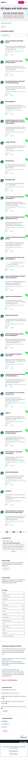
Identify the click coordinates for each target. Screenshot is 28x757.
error (4, 623)
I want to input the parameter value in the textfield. (15, 237)
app (3, 602)
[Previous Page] (1, 532)
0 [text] (7, 54)
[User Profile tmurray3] (2, 297)
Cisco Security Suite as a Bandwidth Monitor (14, 41)
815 (10, 532)
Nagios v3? (8, 413)
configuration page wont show (8, 689)
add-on (4, 592)
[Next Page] (26, 532)
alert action (5, 598)
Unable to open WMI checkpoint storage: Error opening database (15, 375)
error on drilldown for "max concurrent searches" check (14, 393)
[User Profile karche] (2, 161)
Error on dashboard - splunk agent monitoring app (13, 452)
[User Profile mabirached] (2, 82)
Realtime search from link (11, 315)
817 (17, 532)
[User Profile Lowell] (2, 198)
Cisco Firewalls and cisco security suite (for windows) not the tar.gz (15, 82)
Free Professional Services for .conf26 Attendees (14, 649)
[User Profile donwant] (2, 42)
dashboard (5, 608)
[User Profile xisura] (2, 180)
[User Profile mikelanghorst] (2, 393)
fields (4, 629)
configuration (6, 605)
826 (24, 532)
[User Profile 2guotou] (2, 512)
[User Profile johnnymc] (2, 335)
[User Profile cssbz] (2, 121)
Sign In (21, 2)
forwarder (5, 632)
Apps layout (8, 491)
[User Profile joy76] (2, 277)
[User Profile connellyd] (2, 473)
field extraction (6, 626)
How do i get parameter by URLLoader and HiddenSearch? (14, 258)
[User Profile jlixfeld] (2, 143)
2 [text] (7, 173)
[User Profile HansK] (2, 62)
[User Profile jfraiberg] (2, 452)
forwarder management (8, 636)
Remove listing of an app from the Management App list (13, 432)
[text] (6, 54)
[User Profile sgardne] (2, 414)
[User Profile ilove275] (2, 258)
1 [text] (7, 231)
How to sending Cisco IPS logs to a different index (13, 354)
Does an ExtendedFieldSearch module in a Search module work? (15, 276)
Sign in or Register (13, 16)
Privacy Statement (13, 751)
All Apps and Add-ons (6, 23)
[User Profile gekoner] (2, 432)
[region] (14, 750)
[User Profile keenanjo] (2, 355)
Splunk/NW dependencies (12, 472)
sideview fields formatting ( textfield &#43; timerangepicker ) (14, 334)
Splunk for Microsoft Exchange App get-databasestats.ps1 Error (15, 217)
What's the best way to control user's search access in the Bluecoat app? (14, 511)
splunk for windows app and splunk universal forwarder (14, 61)
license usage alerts (10, 101)
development (5, 617)
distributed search (7, 620)
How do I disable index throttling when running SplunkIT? (14, 197)
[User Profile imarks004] (2, 218)
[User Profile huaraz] (2, 492)
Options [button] (2, 27)
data (4, 611)
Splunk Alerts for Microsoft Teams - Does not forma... (14, 706)
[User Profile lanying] (2, 238)
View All (5, 711)
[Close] (26, 744)
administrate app (9, 160)
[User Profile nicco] (2, 102)
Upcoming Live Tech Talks (14, 579)
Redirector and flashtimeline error (13, 296)
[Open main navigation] (26, 2)
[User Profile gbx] (2, 375)
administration (6, 595)
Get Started (5, 568)
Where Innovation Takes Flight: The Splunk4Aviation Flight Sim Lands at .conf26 (12, 670)
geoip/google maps (10, 179)
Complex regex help (10, 142)
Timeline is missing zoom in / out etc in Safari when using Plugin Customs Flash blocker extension (15, 121)
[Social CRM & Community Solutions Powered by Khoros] (23, 737)
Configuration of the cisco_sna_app (10, 693)
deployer (5, 614)
